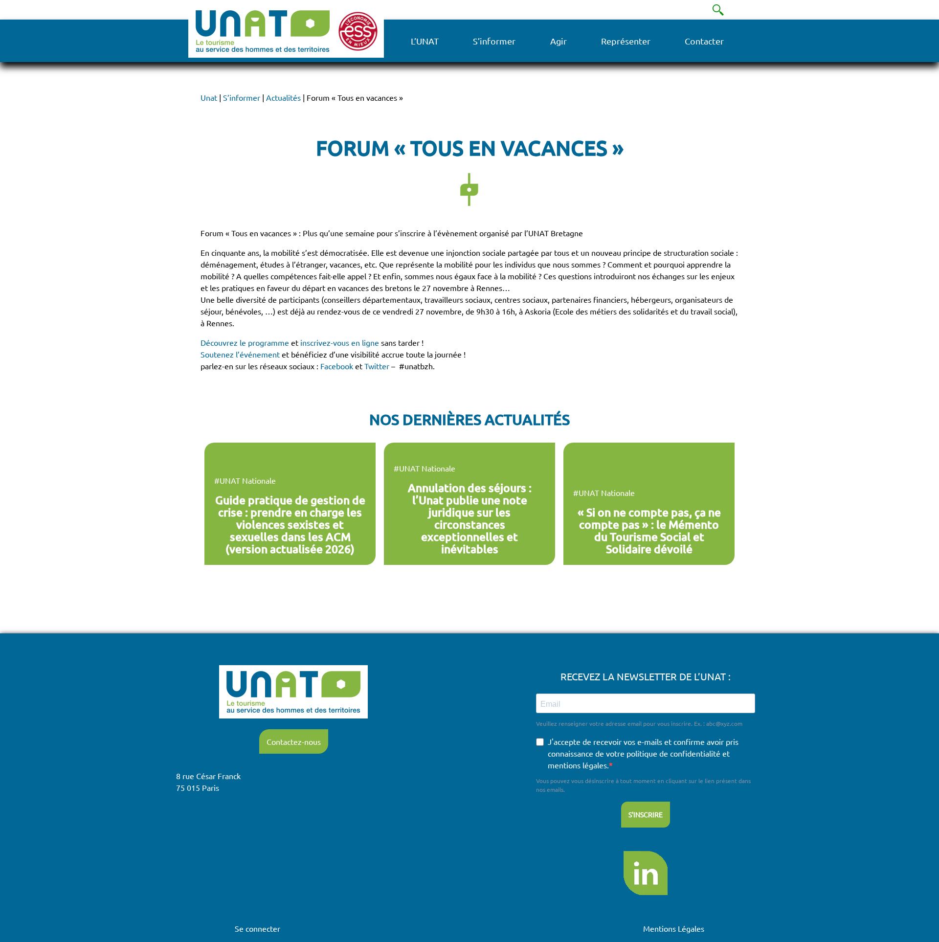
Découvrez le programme (245, 342)
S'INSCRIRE (645, 814)
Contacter (704, 41)
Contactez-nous (294, 741)
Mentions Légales (673, 928)
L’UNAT (425, 41)
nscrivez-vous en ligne (340, 342)
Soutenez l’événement (240, 354)
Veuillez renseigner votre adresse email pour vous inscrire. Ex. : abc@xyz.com (639, 723)
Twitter (377, 366)
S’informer (494, 41)
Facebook (336, 366)
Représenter (625, 41)
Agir (558, 41)
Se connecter (257, 928)
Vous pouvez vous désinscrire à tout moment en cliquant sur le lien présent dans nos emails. (643, 785)
